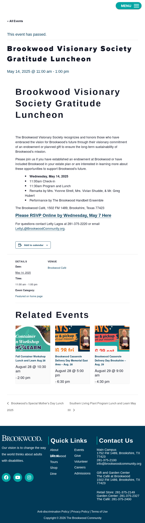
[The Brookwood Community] (30, 6)
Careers (80, 467)
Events (79, 450)
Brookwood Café (57, 267)
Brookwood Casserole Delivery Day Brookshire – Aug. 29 (110, 360)
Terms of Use (99, 511)
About (54, 450)
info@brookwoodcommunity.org (119, 463)
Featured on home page (29, 296)
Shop (53, 467)
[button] (128, 5)
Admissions (82, 473)
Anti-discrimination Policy (53, 511)
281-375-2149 (125, 492)
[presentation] (33, 339)
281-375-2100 (107, 460)
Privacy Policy (80, 511)
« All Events (15, 21)
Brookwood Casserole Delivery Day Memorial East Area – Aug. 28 (71, 360)
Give (77, 455)
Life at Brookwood (58, 456)
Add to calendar (33, 245)
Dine (53, 474)
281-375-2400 (121, 499)
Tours (54, 462)
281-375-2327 (129, 496)
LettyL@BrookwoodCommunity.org (40, 228)
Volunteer (81, 461)
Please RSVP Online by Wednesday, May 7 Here (63, 215)
